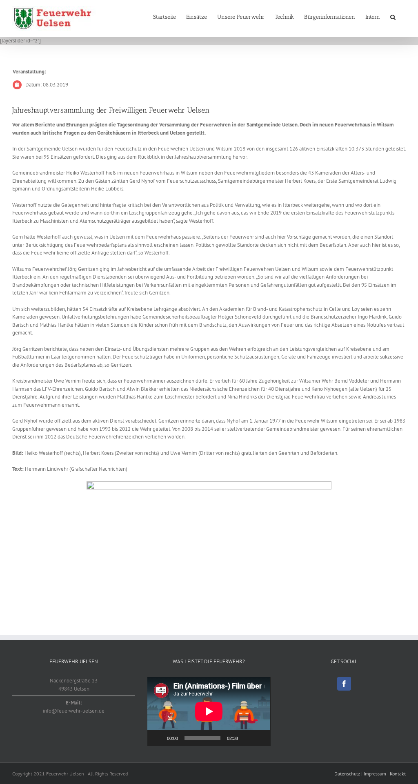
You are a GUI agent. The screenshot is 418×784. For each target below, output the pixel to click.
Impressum (375, 774)
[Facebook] (344, 684)
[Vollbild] (260, 738)
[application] (208, 711)
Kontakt (398, 774)
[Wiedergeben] (158, 738)
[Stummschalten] (247, 738)
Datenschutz (347, 774)
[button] (393, 17)
